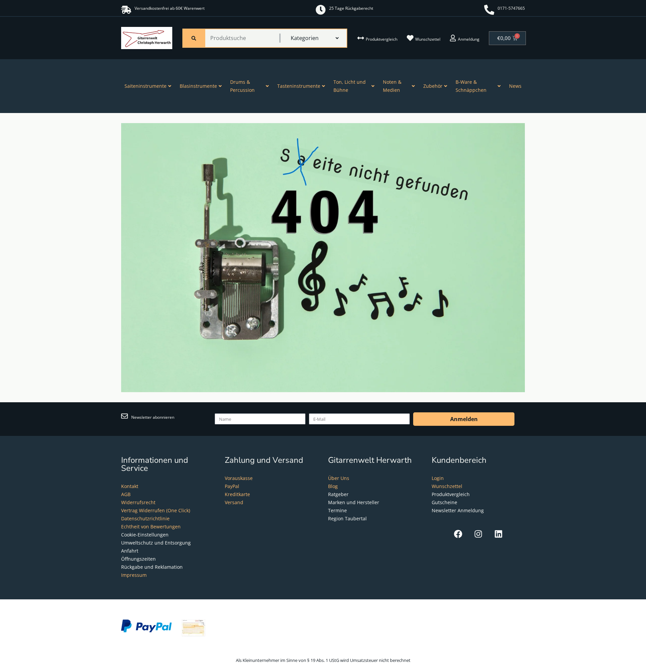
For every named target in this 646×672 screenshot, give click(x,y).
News (515, 86)
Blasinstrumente (198, 86)
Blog (333, 486)
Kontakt (129, 486)
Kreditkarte (237, 494)
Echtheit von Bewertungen (151, 526)
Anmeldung (468, 39)
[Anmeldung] (453, 38)
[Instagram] (478, 534)
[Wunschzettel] (410, 38)
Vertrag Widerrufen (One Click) (155, 510)
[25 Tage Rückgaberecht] (321, 10)
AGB (126, 494)
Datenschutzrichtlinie (145, 518)
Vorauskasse (239, 478)
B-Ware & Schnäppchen (471, 86)
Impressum (134, 575)
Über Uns (338, 478)
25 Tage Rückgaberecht (351, 8)
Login (438, 478)
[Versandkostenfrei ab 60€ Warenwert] (126, 10)
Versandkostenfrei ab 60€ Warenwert (170, 8)
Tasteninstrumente (298, 86)
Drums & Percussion (242, 86)
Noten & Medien (392, 86)
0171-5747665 (511, 8)
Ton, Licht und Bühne (349, 86)
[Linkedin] (498, 534)
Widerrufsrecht (138, 502)
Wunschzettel (427, 39)
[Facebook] (458, 534)
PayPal (232, 486)
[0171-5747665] (489, 10)
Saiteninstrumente (145, 86)
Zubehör (432, 86)
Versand (234, 502)
